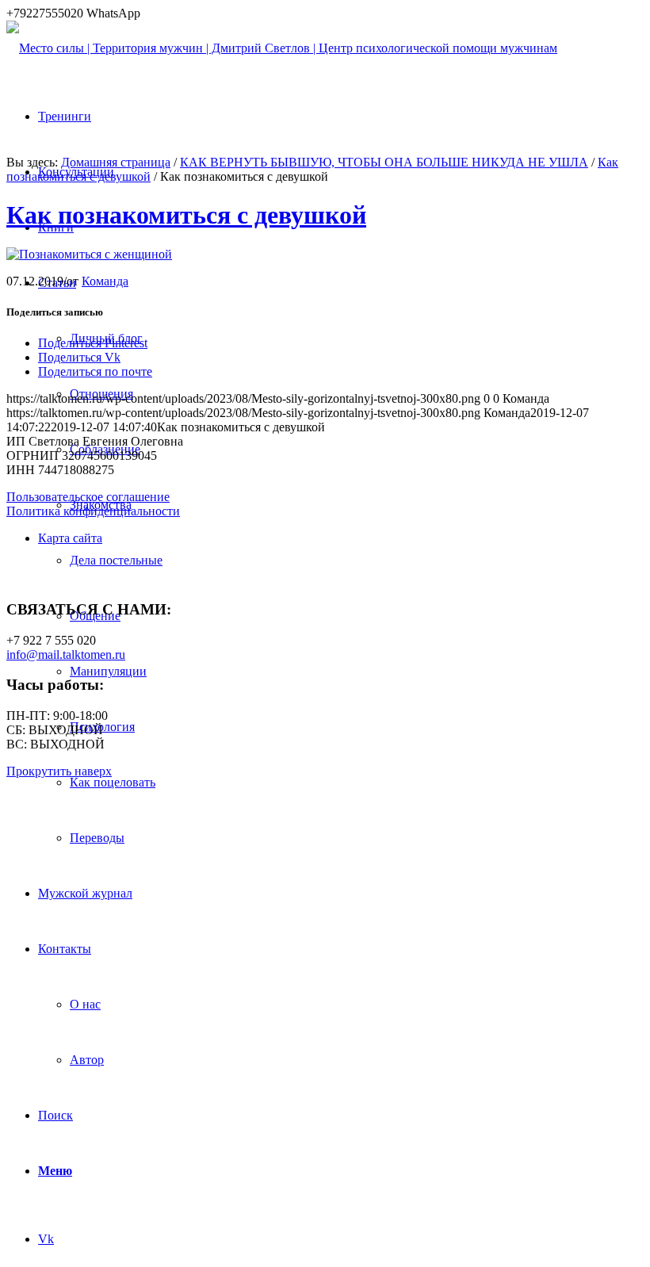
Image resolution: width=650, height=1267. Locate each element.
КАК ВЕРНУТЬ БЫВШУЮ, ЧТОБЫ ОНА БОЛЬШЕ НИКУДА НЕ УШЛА (384, 162)
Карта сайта (70, 538)
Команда (105, 281)
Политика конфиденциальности (93, 511)
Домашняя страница (115, 162)
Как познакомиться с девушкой (186, 215)
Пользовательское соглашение (88, 496)
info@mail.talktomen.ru (65, 654)
